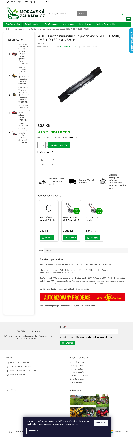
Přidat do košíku (60, 145)
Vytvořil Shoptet (121, 431)
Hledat (82, 13)
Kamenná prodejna (77, 362)
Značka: (89, 46)
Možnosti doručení (70, 137)
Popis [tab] (41, 250)
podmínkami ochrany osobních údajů (97, 337)
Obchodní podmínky (77, 372)
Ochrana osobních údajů (79, 375)
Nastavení (33, 430)
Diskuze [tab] (49, 250)
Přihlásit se (67, 343)
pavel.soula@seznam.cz (19, 363)
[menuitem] (12, 24)
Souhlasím (101, 422)
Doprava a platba (76, 369)
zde (76, 424)
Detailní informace (44, 152)
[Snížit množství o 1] (46, 146)
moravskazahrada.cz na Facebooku (24, 370)
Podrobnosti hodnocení (69, 46)
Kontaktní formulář (77, 379)
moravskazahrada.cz (18, 374)
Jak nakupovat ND (76, 365)
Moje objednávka (76, 382)
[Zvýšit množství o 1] (46, 143)
